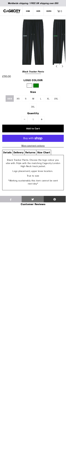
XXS (9, 98)
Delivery (18, 152)
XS (18, 98)
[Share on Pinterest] (55, 199)
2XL (56, 98)
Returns (30, 152)
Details (7, 152)
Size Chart (43, 152)
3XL (33, 106)
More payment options (33, 145)
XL (48, 98)
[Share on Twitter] (33, 199)
